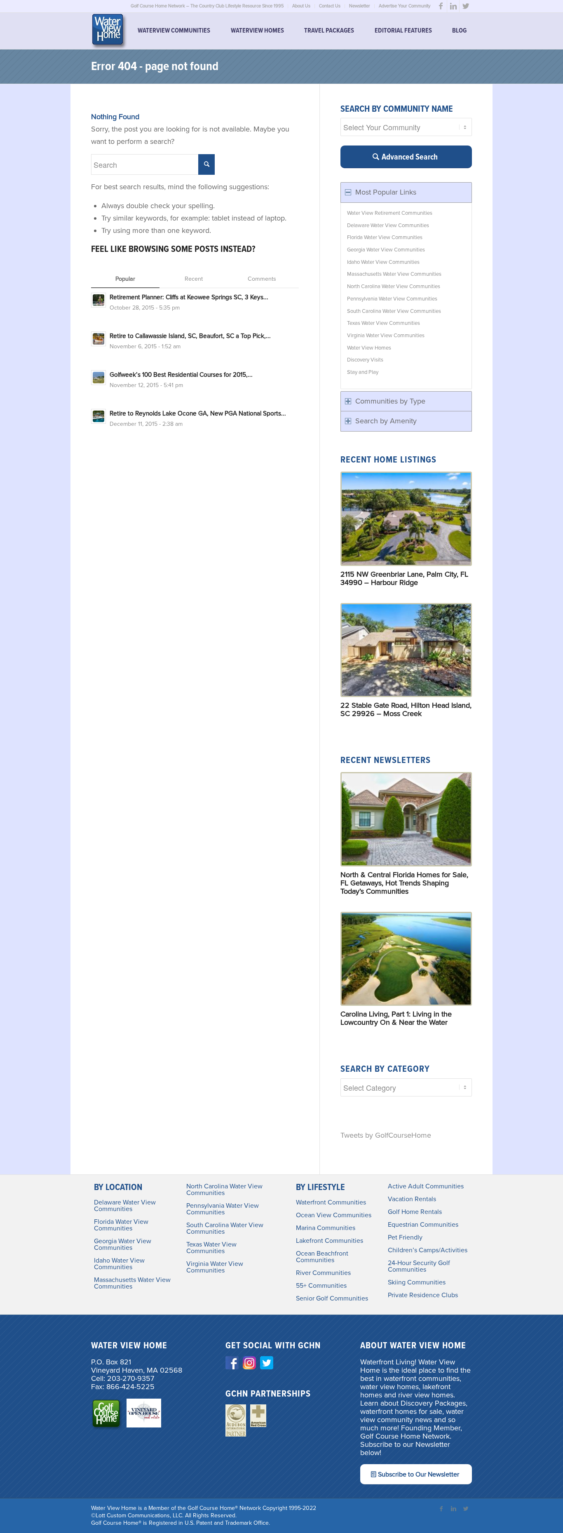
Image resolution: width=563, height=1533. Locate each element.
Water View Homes (369, 348)
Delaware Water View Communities (388, 225)
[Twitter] (466, 6)
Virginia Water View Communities (386, 335)
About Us (301, 6)
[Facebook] (441, 6)
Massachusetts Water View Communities (394, 274)
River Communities (323, 1273)
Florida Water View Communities (384, 237)
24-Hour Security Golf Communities (419, 1266)
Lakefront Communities (329, 1241)
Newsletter (359, 6)
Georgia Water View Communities (386, 250)
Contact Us (329, 6)
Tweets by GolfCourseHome (385, 1135)
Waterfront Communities (331, 1202)
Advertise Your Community (404, 6)
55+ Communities (321, 1286)
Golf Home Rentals (415, 1212)
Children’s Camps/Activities (427, 1250)
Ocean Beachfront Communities (322, 1256)
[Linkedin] (453, 6)
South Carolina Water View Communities (394, 311)
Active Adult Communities (426, 1186)
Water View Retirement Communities (389, 213)
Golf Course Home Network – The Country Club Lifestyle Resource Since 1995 (207, 6)
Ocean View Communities (333, 1215)
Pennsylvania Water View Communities (392, 299)
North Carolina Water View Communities (393, 286)
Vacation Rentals (412, 1199)
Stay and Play (362, 372)
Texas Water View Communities (383, 323)
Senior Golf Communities (332, 1298)
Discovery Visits (365, 360)
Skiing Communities (417, 1282)
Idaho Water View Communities (383, 262)
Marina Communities (325, 1228)
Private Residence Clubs (423, 1295)
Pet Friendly (405, 1237)
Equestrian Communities (423, 1225)
